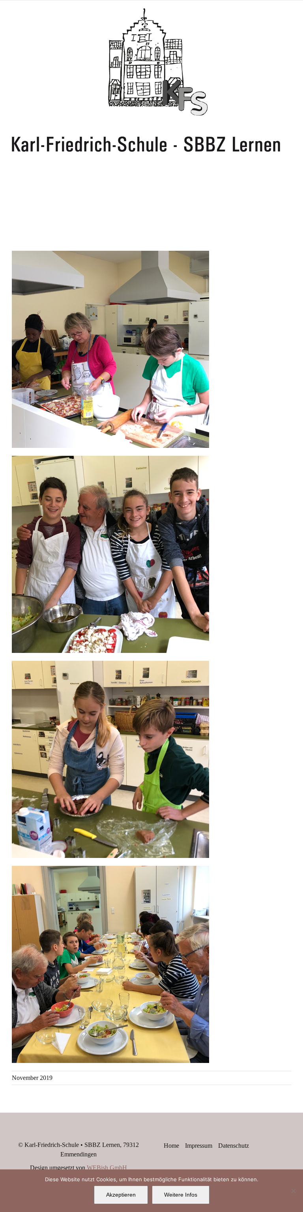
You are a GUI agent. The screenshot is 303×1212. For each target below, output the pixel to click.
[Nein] (293, 1191)
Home (171, 1145)
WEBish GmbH (107, 1167)
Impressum (198, 1145)
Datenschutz (233, 1145)
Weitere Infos (180, 1194)
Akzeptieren (121, 1194)
